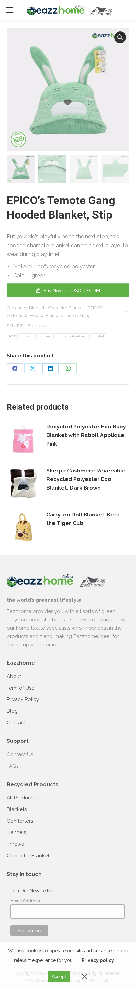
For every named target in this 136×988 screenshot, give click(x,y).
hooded (98, 336)
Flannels (16, 832)
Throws (15, 844)
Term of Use (20, 688)
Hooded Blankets (46, 315)
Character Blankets (29, 856)
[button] (120, 37)
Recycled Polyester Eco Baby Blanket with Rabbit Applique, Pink (86, 435)
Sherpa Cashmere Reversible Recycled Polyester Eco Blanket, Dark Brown (86, 479)
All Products (21, 798)
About (14, 676)
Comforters (20, 821)
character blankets (70, 336)
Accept (59, 976)
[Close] (84, 976)
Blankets (37, 307)
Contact (16, 723)
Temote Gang (78, 315)
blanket (26, 336)
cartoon (44, 336)
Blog (12, 711)
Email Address (25, 900)
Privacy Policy (23, 699)
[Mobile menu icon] (10, 10)
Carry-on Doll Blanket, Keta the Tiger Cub (82, 519)
